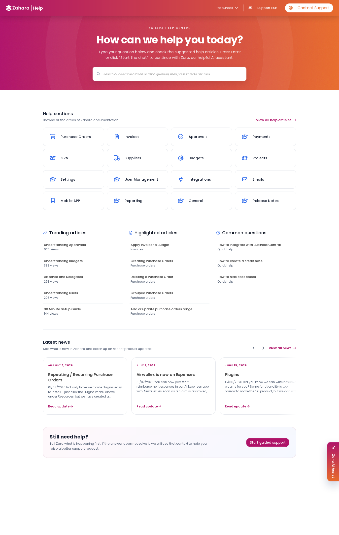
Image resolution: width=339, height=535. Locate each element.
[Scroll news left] (253, 348)
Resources (224, 7)
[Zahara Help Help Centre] (24, 8)
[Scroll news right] (263, 348)
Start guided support (268, 442)
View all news (280, 348)
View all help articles (273, 120)
